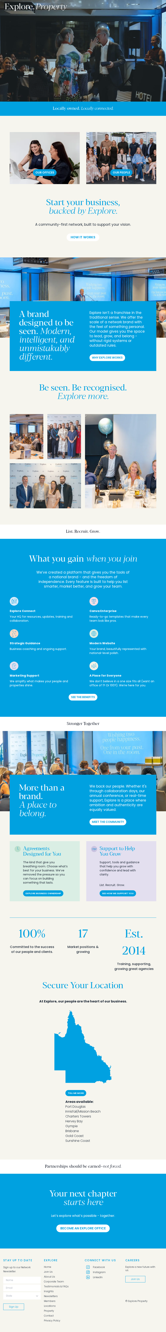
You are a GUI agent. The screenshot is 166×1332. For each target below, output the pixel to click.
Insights (49, 1291)
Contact (49, 1315)
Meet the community (108, 822)
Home (47, 1267)
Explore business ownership (43, 893)
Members (49, 1301)
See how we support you (118, 893)
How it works (83, 237)
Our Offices (44, 172)
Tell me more (76, 1093)
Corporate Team (54, 1281)
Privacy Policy (52, 1320)
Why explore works (107, 358)
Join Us (48, 1271)
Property (49, 1310)
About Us (49, 1276)
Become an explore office (83, 1228)
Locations (50, 1306)
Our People (121, 172)
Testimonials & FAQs (56, 1286)
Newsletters (51, 1296)
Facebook (99, 1267)
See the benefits (83, 697)
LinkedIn (98, 1277)
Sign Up (13, 1306)
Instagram (99, 1272)
